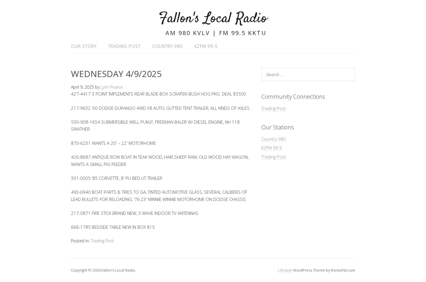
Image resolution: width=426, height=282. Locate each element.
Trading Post (124, 46)
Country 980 (167, 46)
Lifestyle (285, 270)
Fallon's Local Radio (213, 18)
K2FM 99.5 (206, 46)
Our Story (84, 46)
